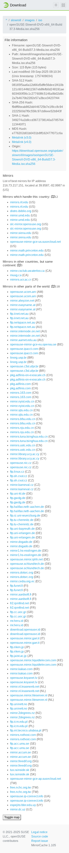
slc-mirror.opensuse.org (25, 224)
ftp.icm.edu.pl (19, 721)
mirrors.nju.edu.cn (22, 427)
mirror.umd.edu (20, 215)
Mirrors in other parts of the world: (27, 286)
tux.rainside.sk (19, 769)
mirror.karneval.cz (21, 484)
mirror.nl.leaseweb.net (24, 686)
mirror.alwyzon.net (22, 300)
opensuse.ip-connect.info (26, 796)
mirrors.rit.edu (19, 202)
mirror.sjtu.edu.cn (21, 410)
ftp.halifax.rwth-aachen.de (27, 506)
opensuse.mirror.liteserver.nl (28, 695)
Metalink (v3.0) (21, 137)
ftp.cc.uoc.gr (18, 612)
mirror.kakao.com (21, 669)
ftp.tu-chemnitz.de (21, 519)
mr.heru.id (16, 620)
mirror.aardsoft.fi (20, 594)
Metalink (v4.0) (21, 141)
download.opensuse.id (25, 629)
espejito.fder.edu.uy (23, 805)
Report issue (39, 840)
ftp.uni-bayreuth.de (22, 528)
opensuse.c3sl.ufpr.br (24, 366)
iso (40, 20)
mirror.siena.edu (20, 232)
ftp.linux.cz (17, 471)
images (30, 20)
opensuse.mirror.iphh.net (26, 559)
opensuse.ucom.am (23, 291)
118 (57, 286)
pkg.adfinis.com (20, 383)
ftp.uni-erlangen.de (22, 533)
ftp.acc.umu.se (19, 743)
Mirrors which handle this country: (27, 196)
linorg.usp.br (18, 357)
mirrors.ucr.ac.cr (20, 279)
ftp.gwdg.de (17, 498)
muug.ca (16, 275)
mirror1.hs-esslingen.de (25, 550)
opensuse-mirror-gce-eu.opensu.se (33, 344)
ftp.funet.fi (16, 585)
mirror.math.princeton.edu (27, 250)
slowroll (16, 20)
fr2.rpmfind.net (19, 603)
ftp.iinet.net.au (19, 313)
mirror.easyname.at (22, 305)
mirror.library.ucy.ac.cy (24, 454)
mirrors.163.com (20, 392)
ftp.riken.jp (17, 647)
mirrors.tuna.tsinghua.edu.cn (29, 436)
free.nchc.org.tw (20, 787)
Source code (39, 836)
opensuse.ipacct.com (24, 348)
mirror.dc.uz (17, 809)
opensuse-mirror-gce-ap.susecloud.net (35, 778)
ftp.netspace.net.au (22, 322)
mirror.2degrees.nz (22, 712)
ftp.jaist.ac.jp (18, 655)
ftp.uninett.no (18, 704)
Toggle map (12, 817)
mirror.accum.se (20, 752)
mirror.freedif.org (21, 761)
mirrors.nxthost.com (23, 734)
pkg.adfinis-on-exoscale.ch (28, 375)
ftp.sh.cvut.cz (18, 476)
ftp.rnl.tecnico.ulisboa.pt (25, 730)
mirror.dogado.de (21, 541)
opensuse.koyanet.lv (23, 677)
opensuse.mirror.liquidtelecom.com (33, 660)
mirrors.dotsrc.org (21, 572)
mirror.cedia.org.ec (22, 581)
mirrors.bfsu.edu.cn (22, 419)
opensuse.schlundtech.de (27, 563)
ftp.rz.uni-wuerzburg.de (25, 515)
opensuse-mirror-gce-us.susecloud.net (35, 241)
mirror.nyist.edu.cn (22, 401)
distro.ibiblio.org (20, 211)
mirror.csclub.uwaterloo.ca (27, 270)
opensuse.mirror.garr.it (24, 638)
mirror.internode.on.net (25, 331)
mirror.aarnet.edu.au (23, 340)
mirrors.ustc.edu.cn (22, 445)
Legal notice (39, 832)
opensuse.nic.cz (21, 462)
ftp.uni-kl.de (17, 493)
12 (56, 196)
